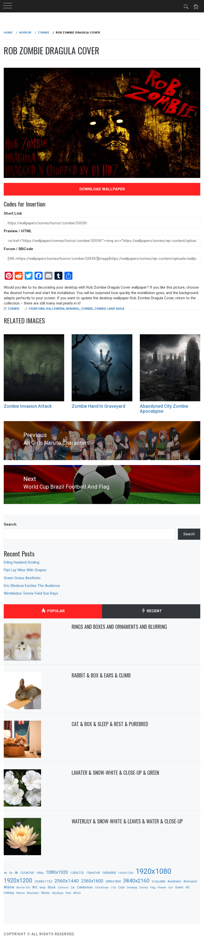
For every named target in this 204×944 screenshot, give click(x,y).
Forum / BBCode (18, 249)
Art (34, 887)
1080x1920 (57, 872)
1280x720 (77, 873)
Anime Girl (23, 887)
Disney (143, 887)
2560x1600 (92, 880)
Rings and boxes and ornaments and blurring (119, 626)
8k (16, 873)
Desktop (132, 887)
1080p (40, 873)
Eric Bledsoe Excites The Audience (32, 585)
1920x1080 (36, 308)
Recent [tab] (154, 611)
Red (68, 893)
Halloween (55, 308)
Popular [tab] (55, 611)
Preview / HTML (18, 231)
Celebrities (85, 887)
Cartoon (63, 887)
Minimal (73, 308)
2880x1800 (113, 881)
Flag (152, 887)
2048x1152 (43, 881)
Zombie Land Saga (109, 308)
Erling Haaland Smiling (21, 562)
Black (51, 887)
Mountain (33, 893)
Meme (20, 893)
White (77, 893)
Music (45, 893)
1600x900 (109, 873)
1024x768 (27, 873)
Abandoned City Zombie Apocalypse (164, 409)
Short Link (13, 213)
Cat (73, 887)
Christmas (102, 887)
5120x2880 (158, 881)
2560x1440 (66, 881)
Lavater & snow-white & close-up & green (115, 772)
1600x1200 (125, 873)
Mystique (57, 893)
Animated (190, 881)
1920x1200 (18, 880)
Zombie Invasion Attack (28, 406)
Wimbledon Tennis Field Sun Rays (31, 593)
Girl (170, 887)
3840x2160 (136, 880)
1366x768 (93, 873)
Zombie (13, 308)
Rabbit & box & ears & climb (101, 675)
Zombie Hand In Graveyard (98, 406)
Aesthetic (174, 881)
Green (179, 887)
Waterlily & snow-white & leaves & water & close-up (127, 821)
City (113, 887)
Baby (43, 887)
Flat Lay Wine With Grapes (25, 570)
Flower (162, 887)
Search (10, 524)
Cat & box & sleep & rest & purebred (110, 724)
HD (188, 887)
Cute (121, 887)
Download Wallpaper (102, 189)
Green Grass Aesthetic (22, 578)
